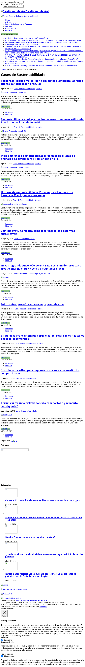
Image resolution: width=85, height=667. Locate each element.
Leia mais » (5, 107)
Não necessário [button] (7, 654)
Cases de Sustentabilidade (24, 89)
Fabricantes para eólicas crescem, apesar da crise (32, 304)
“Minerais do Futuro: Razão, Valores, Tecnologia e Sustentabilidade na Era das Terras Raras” (41, 59)
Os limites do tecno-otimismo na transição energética (26, 38)
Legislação (38, 273)
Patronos (8, 26)
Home (7, 20)
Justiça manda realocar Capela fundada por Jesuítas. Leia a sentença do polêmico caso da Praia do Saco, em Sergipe (40, 575)
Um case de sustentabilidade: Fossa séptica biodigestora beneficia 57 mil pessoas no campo (37, 194)
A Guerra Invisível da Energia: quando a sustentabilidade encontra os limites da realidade (41, 65)
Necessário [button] (5, 638)
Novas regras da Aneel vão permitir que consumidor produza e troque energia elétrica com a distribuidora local (41, 267)
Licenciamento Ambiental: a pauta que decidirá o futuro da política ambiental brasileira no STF (43, 42)
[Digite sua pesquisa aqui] (2, 2)
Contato (8, 30)
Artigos (8, 22)
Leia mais (43, 607)
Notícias (39, 89)
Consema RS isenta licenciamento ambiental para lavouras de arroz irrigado (42, 500)
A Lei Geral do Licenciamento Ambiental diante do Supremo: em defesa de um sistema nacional (43, 40)
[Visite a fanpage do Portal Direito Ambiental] (19, 16)
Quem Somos (10, 28)
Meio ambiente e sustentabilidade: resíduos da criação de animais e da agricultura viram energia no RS (38, 157)
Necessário (8, 640)
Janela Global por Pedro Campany (18, 24)
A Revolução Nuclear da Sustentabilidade (21, 44)
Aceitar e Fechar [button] (7, 609)
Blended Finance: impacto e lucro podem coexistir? (30, 537)
